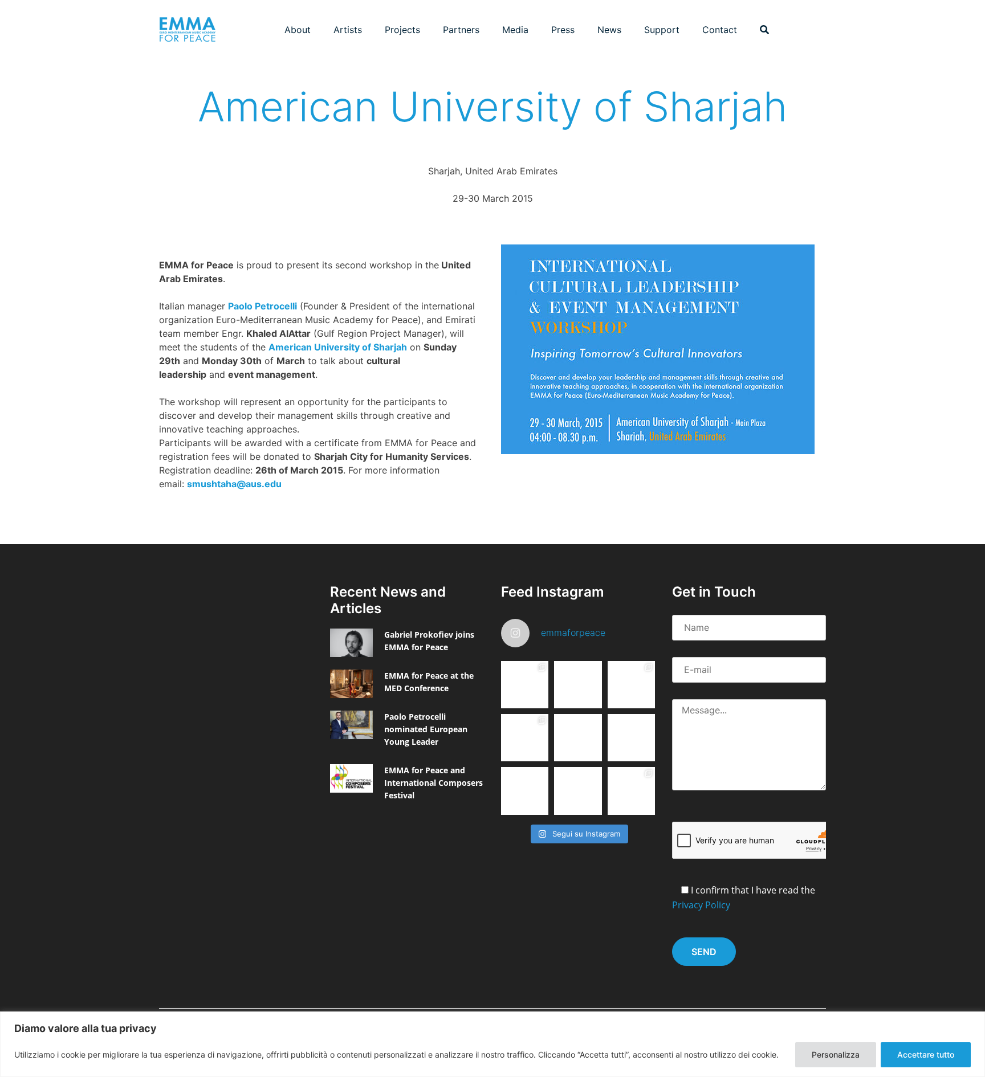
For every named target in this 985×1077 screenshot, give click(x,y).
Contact (719, 29)
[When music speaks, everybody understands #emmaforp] (524, 790)
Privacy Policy (701, 905)
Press (563, 29)
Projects (402, 29)
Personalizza (836, 1054)
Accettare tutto (925, 1054)
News (609, 29)
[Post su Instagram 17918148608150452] (577, 737)
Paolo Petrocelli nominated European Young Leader (425, 729)
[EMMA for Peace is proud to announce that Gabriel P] (577, 684)
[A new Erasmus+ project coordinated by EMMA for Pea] (524, 737)
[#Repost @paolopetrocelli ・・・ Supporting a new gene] (577, 790)
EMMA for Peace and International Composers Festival (433, 783)
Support (661, 29)
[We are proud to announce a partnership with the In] (631, 737)
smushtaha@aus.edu (234, 483)
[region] (492, 1044)
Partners (461, 29)
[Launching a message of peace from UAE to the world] (631, 790)
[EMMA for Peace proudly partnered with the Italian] (631, 684)
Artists (347, 29)
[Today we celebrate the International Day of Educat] (524, 684)
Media (515, 29)
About (297, 29)
